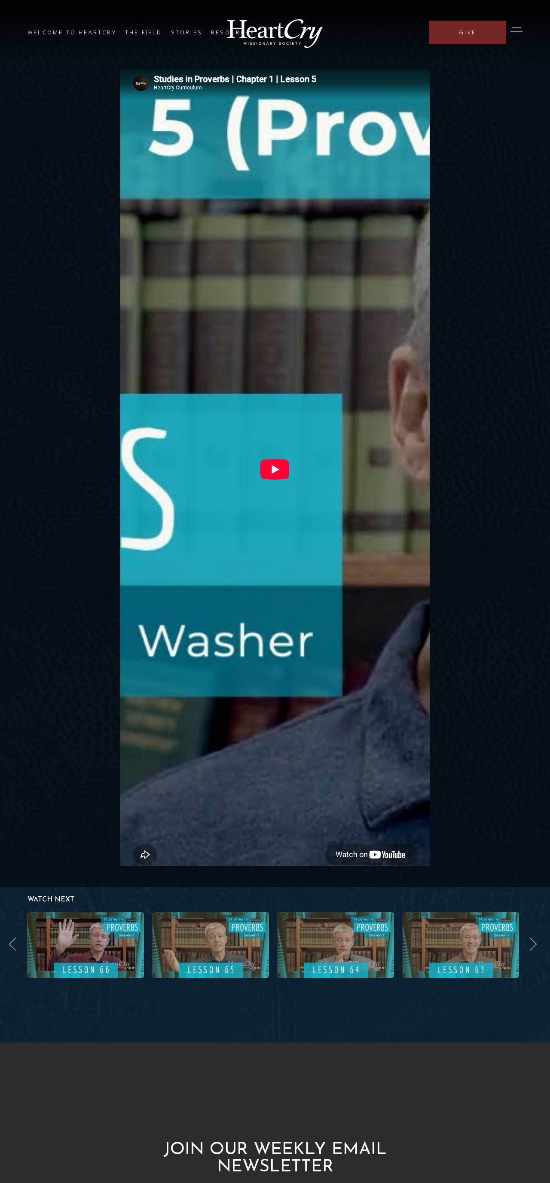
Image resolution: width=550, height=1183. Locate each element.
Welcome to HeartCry (72, 32)
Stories (186, 32)
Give (467, 32)
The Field (143, 32)
